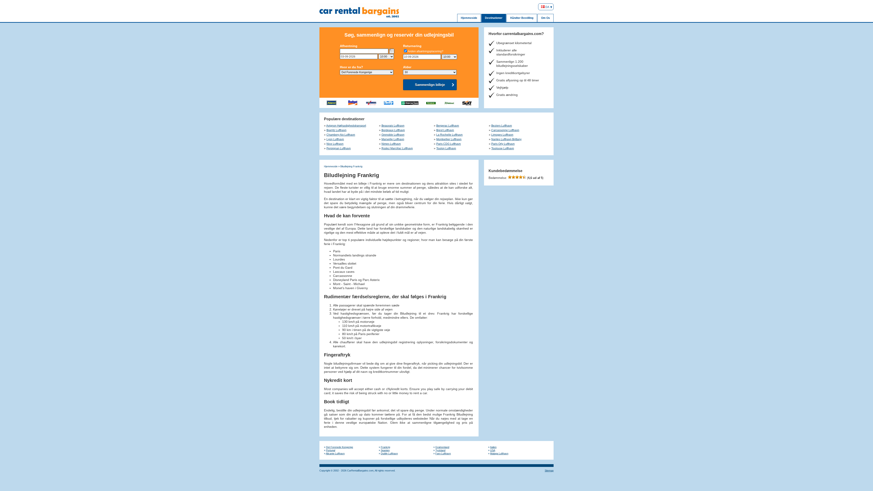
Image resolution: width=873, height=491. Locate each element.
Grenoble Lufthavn (392, 134)
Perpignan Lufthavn (338, 148)
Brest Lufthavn (445, 130)
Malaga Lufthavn (499, 453)
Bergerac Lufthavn (447, 125)
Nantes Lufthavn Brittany (506, 139)
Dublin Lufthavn (389, 453)
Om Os (545, 18)
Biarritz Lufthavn (336, 130)
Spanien (385, 450)
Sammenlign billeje (430, 85)
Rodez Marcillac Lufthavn (397, 148)
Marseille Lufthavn (392, 139)
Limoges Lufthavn (502, 134)
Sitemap (549, 470)
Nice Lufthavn (335, 143)
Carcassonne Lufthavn (505, 130)
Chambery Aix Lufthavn (340, 134)
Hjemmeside (469, 18)
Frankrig (385, 447)
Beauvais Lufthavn (392, 125)
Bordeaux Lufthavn (393, 130)
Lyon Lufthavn (335, 139)
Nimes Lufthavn (391, 143)
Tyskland (440, 450)
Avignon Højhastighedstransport (346, 125)
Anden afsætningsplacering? (425, 51)
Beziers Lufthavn (501, 125)
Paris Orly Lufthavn (503, 143)
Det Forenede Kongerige (339, 447)
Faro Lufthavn (443, 453)
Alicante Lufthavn (335, 453)
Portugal (330, 450)
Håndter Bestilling (521, 18)
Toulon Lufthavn (446, 148)
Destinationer (493, 18)
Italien (493, 447)
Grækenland (442, 447)
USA (492, 450)
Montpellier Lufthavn (449, 139)
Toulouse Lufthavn (502, 148)
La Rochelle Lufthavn (449, 134)
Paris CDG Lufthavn (448, 143)
